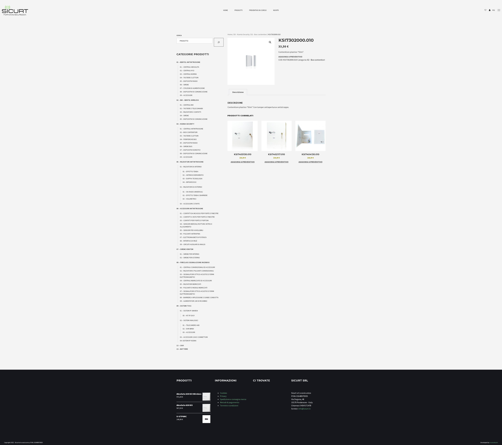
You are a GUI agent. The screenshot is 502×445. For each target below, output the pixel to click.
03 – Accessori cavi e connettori (194, 337)
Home (225, 10)
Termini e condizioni (229, 405)
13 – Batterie (182, 349)
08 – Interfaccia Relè (188, 241)
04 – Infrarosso (189, 182)
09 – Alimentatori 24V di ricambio (193, 301)
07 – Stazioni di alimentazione (192, 88)
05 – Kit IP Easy (189, 315)
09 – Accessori (186, 95)
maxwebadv (494, 442)
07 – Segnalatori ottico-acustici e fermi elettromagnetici (197, 292)
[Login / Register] (489, 10)
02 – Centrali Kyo (187, 70)
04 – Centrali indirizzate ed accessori (196, 280)
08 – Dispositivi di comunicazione (193, 92)
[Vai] (219, 42)
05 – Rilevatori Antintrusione (189, 162)
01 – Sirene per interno (189, 254)
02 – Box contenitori (188, 132)
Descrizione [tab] (238, 92)
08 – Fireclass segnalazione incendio (193, 262)
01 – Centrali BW (186, 105)
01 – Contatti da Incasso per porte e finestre (199, 213)
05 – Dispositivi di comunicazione (193, 119)
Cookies (223, 393)
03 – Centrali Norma (188, 74)
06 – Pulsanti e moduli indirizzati (193, 287)
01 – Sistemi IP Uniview (189, 310)
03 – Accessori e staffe (190, 203)
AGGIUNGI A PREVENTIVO (290, 56)
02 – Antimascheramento (193, 175)
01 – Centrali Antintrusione (191, 129)
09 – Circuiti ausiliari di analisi (192, 244)
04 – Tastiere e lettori (189, 77)
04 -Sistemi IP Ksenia (188, 340)
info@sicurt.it (304, 408)
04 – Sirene (184, 115)
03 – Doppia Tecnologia (192, 178)
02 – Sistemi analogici (189, 320)
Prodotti (239, 10)
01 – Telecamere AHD (191, 325)
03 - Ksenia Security (241, 34)
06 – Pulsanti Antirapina (190, 234)
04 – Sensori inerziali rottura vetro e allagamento (196, 225)
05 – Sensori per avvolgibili (191, 230)
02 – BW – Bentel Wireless (187, 100)
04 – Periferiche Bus (188, 139)
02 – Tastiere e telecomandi (191, 108)
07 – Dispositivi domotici (190, 150)
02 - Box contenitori (259, 34)
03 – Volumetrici (189, 199)
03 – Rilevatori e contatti (190, 112)
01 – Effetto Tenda (190, 171)
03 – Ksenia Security (185, 124)
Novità (276, 10)
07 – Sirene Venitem (184, 249)
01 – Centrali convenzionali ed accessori (197, 267)
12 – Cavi (180, 345)
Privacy (223, 396)
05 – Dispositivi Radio (189, 81)
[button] (270, 42)
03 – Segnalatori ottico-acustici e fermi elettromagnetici (197, 275)
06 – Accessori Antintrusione (189, 208)
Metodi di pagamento (229, 402)
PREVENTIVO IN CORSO (258, 10)
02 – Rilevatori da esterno (191, 187)
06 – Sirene (184, 84)
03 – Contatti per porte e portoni (194, 220)
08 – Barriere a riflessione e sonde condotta (199, 297)
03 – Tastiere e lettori (189, 136)
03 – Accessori (189, 332)
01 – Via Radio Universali (193, 192)
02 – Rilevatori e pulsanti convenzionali (197, 271)
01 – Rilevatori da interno (191, 166)
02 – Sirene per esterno (190, 257)
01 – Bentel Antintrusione (188, 62)
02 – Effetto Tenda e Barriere (195, 195)
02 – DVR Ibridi (188, 329)
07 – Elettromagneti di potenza (193, 237)
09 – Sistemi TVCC (183, 306)
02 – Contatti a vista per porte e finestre (197, 217)
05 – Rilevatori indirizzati (190, 284)
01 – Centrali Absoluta (189, 67)
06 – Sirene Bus (186, 146)
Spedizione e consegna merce (233, 399)
